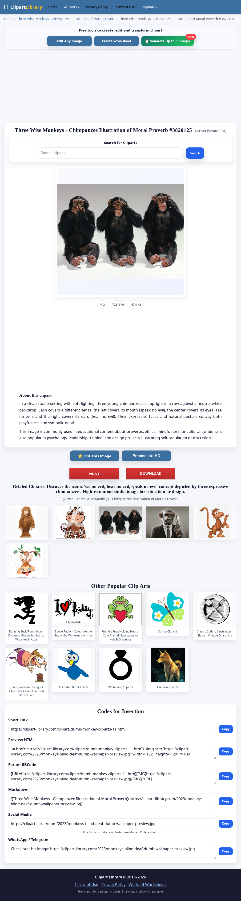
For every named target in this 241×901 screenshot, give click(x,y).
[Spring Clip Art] (167, 609)
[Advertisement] (120, 86)
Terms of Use (124, 7)
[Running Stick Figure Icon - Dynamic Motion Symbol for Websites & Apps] (26, 609)
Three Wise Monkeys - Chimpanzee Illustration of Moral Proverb (66, 18)
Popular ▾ (149, 7)
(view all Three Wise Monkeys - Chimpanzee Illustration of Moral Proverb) (120, 499)
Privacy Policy (97, 7)
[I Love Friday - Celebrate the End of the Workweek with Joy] (73, 609)
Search (195, 153)
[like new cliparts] (167, 665)
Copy (225, 729)
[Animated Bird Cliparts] (73, 665)
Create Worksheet (116, 41)
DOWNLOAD (150, 473)
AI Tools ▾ (71, 7)
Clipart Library (108, 877)
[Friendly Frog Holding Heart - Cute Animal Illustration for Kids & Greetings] (120, 609)
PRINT (94, 473)
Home (52, 7)
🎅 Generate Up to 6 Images (169, 39)
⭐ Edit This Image (94, 456)
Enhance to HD (146, 456)
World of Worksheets (148, 884)
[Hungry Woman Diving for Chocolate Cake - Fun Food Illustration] (26, 665)
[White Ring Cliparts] (120, 665)
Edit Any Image (69, 41)
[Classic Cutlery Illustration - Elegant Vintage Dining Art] (214, 609)
